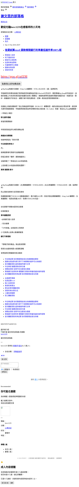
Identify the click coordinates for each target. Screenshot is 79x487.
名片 (6, 41)
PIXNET (24, 458)
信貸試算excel (10, 281)
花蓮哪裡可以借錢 (11, 65)
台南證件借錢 (10, 278)
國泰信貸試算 (10, 67)
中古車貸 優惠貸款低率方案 (15, 266)
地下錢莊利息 (10, 57)
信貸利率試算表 (10, 62)
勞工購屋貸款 (10, 295)
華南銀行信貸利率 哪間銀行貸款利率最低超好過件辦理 (25, 271)
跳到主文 (4, 22)
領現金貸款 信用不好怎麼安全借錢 (17, 269)
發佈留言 (4, 372)
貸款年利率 (9, 70)
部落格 (7, 39)
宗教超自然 (18, 351)
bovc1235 (4, 334)
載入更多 (4, 359)
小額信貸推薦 (10, 293)
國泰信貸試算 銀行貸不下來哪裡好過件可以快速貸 (23, 261)
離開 (11, 483)
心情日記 (17, 32)
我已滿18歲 (5, 483)
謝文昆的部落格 (12, 16)
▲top (3, 355)
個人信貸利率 (10, 283)
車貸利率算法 (10, 285)
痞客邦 (15, 346)
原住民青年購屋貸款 (12, 288)
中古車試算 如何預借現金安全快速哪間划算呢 (21, 259)
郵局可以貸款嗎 (10, 60)
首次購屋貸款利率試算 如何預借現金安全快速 (21, 274)
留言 (20, 346)
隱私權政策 (51, 458)
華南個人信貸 (10, 55)
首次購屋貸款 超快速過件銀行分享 (17, 264)
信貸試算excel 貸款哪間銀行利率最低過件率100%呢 (33, 50)
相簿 (6, 36)
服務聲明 (59, 458)
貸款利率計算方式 (11, 290)
